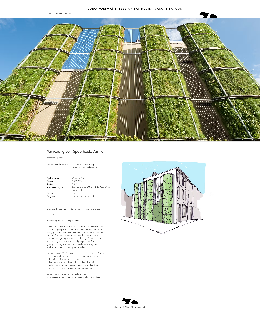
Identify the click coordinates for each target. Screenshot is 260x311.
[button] (130, 79)
